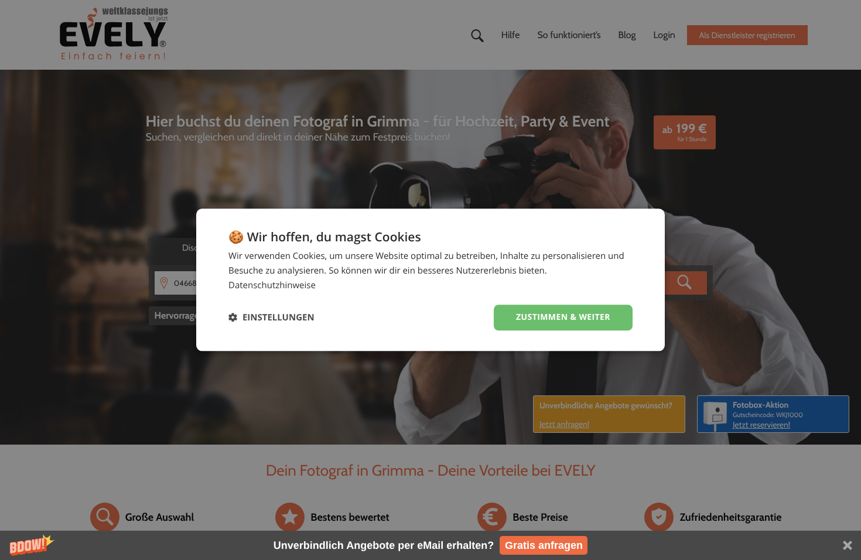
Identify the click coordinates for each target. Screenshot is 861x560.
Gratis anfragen (544, 545)
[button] (430, 545)
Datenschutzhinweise (272, 285)
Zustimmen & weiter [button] (563, 317)
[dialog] (430, 280)
